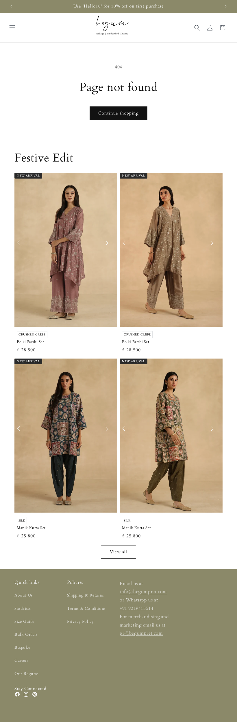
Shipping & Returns (85, 595)
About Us (23, 595)
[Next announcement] (225, 6)
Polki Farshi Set (30, 342)
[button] (12, 27)
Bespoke (22, 647)
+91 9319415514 (136, 608)
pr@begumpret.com (141, 633)
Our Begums (26, 673)
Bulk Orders (26, 634)
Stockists (22, 608)
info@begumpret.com (143, 591)
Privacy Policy (80, 621)
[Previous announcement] (11, 6)
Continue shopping (118, 113)
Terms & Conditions (86, 608)
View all (118, 552)
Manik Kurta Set (31, 528)
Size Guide (24, 621)
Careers (21, 660)
